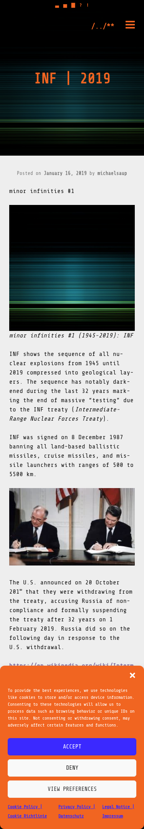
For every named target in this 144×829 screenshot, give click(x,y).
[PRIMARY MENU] (130, 26)
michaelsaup (112, 173)
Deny (72, 768)
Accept (72, 746)
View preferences (72, 789)
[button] (132, 675)
